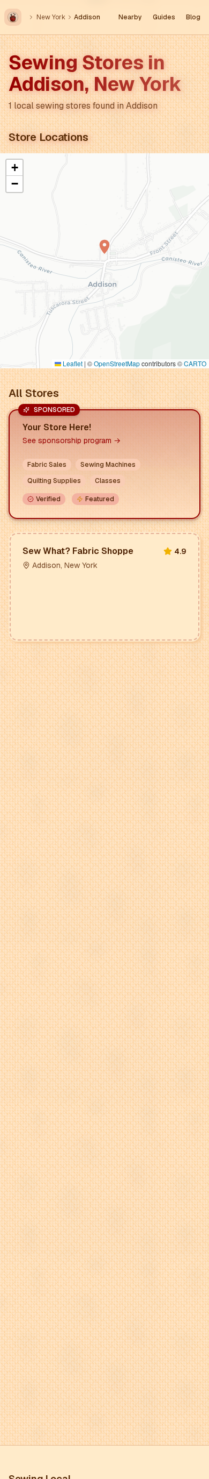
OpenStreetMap (117, 363)
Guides (164, 17)
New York (50, 17)
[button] (104, 247)
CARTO (195, 363)
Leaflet (72, 363)
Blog (193, 17)
